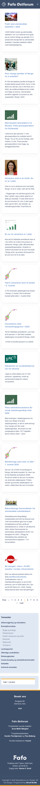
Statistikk (5, 663)
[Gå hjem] (17, 4)
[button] (37, 4)
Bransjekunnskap (8, 626)
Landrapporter (7, 649)
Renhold (6, 639)
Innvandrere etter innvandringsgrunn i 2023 (17, 325)
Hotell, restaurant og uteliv (13, 636)
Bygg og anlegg (9, 630)
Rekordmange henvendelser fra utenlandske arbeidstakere (20, 509)
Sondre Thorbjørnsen (13, 736)
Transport (7, 645)
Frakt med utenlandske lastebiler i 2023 (16, 25)
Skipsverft (7, 642)
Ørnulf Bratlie (31, 782)
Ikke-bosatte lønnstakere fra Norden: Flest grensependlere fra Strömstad (19, 125)
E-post (28, 740)
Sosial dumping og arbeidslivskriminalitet (17, 660)
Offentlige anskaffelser (10, 652)
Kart (20, 708)
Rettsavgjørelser (7, 656)
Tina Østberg (30, 736)
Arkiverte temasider (9, 667)
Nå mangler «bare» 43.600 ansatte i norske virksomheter (19, 567)
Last (21, 603)
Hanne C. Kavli (25, 768)
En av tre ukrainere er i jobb (18, 234)
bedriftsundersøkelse (17, 576)
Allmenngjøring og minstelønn (13, 622)
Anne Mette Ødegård (20, 728)
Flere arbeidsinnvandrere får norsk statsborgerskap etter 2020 (18, 410)
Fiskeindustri (8, 633)
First (4, 600)
